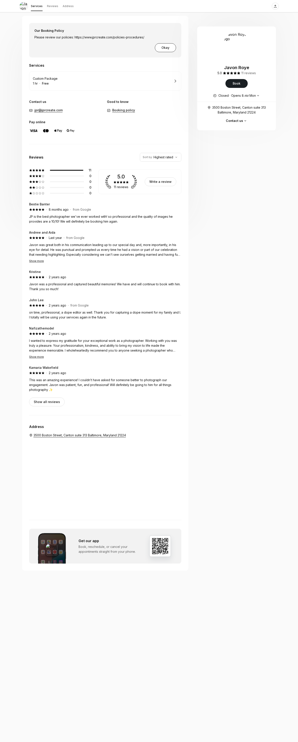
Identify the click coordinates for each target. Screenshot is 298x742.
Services (37, 6)
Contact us (234, 121)
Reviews (52, 6)
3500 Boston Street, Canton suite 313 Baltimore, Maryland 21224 (239, 110)
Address (68, 6)
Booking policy (123, 110)
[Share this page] (275, 6)
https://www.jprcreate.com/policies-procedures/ (109, 37)
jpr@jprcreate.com (48, 110)
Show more (36, 261)
